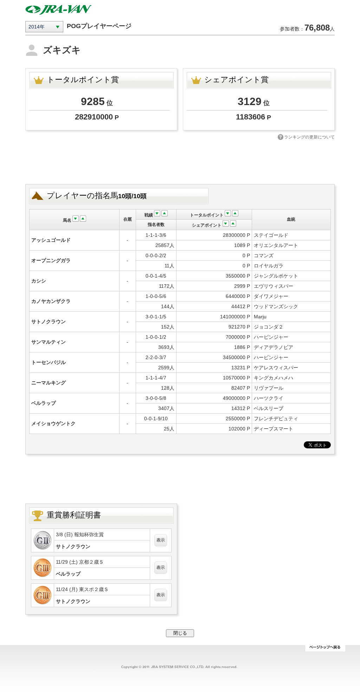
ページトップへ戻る (325, 648)
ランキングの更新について (309, 137)
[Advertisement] (180, 161)
